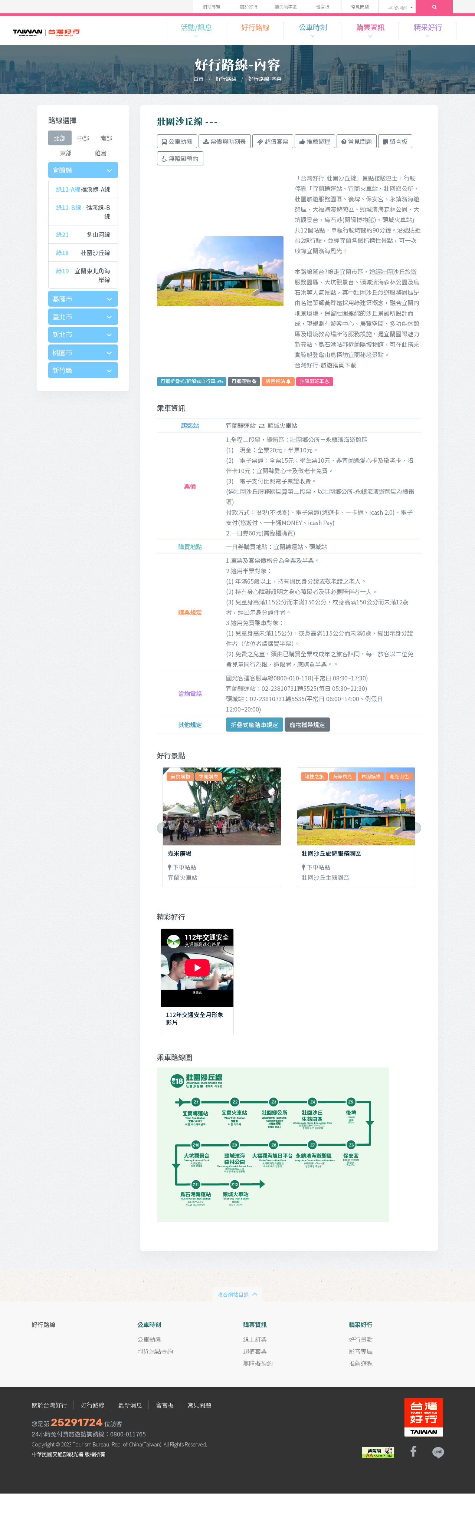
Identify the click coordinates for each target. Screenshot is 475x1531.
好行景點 (361, 1339)
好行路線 (226, 78)
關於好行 (249, 6)
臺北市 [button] (62, 316)
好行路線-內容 (265, 78)
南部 (106, 137)
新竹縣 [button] (62, 370)
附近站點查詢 (155, 1351)
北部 (60, 137)
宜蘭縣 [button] (62, 170)
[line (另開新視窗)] (437, 1451)
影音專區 (361, 1351)
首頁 (198, 78)
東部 (66, 152)
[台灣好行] (46, 30)
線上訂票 (255, 1339)
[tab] (83, 170)
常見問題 (360, 6)
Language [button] (397, 6)
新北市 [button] (62, 334)
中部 (83, 137)
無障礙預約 (258, 1363)
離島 (101, 152)
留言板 (323, 6)
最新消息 (130, 1404)
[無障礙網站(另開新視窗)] (378, 1452)
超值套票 (255, 1351)
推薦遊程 (361, 1363)
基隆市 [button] (62, 298)
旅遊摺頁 (332, 364)
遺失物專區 (286, 6)
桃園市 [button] (62, 352)
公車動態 (149, 1339)
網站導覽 (211, 6)
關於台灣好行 (49, 1404)
